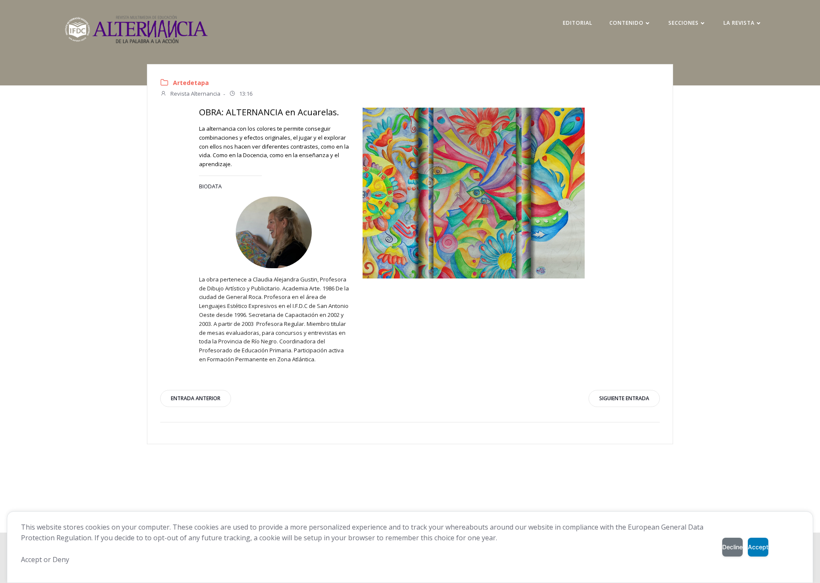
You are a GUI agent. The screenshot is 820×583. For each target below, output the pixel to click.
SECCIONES (683, 22)
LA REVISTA (739, 22)
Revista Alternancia (194, 94)
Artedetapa (191, 83)
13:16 (245, 94)
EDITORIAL (577, 22)
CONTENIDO (626, 22)
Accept (758, 547)
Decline (732, 547)
